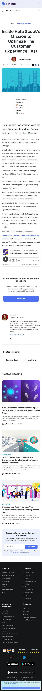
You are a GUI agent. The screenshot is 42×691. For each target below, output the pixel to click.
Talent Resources (28, 620)
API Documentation (8, 617)
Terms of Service (12, 677)
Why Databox (27, 611)
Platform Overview (8, 572)
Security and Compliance (10, 642)
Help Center (6, 614)
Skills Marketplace (8, 625)
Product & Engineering (30, 617)
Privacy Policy (25, 552)
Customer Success (24, 23)
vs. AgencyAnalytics (29, 581)
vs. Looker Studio (28, 572)
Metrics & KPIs (6, 578)
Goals (3, 587)
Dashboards (5, 581)
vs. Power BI (27, 578)
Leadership (32, 360)
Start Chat (5, 611)
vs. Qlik (25, 595)
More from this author (17, 334)
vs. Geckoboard (28, 590)
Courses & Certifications (10, 634)
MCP (3, 592)
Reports (4, 584)
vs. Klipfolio (26, 584)
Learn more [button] (12, 683)
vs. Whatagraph (28, 592)
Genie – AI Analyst (8, 575)
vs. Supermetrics (28, 587)
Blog (12, 23)
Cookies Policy (21, 680)
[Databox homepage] (38, 4)
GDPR (33, 677)
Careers (25, 614)
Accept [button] (21, 688)
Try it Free (21, 299)
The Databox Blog (12, 11)
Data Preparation (7, 590)
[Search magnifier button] (39, 10)
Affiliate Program (7, 639)
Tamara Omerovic (25, 59)
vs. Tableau (26, 575)
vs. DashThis (27, 598)
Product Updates (7, 637)
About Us (26, 608)
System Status (6, 619)
